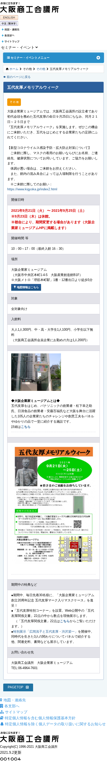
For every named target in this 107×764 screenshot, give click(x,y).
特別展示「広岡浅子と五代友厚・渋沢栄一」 (45, 631)
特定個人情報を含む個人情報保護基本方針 (40, 718)
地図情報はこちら (26, 287)
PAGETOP (15, 687)
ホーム (13, 68)
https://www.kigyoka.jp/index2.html (32, 189)
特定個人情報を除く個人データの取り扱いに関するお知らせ (55, 724)
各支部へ (11, 706)
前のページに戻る (17, 76)
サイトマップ (16, 712)
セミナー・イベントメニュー (28, 57)
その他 (40, 68)
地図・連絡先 (14, 700)
